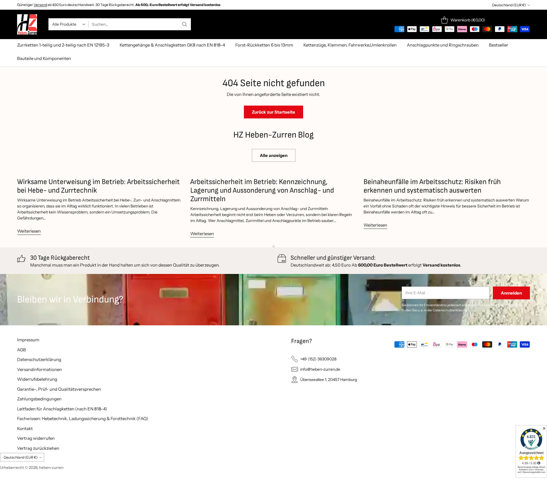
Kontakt (25, 428)
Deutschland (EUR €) (509, 5)
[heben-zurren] (27, 24)
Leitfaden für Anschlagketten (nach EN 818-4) (62, 409)
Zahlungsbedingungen (39, 399)
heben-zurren (51, 467)
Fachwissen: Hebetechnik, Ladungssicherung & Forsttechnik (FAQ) (82, 418)
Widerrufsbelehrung (37, 379)
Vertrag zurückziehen (38, 448)
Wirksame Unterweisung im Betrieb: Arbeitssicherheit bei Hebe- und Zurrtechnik (98, 186)
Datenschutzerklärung (39, 359)
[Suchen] (184, 24)
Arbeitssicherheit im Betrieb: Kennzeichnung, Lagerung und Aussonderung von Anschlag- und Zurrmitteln (262, 190)
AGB (21, 349)
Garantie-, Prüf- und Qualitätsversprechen (59, 389)
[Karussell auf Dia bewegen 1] (274, 246)
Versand (40, 5)
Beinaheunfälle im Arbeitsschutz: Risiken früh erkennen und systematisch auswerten (432, 186)
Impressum (28, 339)
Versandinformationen (39, 369)
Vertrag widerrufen (36, 438)
